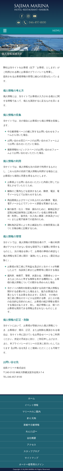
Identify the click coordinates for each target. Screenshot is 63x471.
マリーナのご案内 (31, 411)
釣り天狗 (31, 418)
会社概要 (31, 437)
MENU (56, 30)
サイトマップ (31, 457)
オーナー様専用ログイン (31, 464)
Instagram (28, 16)
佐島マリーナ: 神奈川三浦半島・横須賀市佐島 (31, 7)
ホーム (31, 398)
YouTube (35, 16)
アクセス (31, 444)
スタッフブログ (31, 451)
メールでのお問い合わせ (18, 22)
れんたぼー (31, 431)
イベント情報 (31, 404)
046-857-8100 (37, 22)
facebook (22, 16)
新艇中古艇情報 (31, 424)
